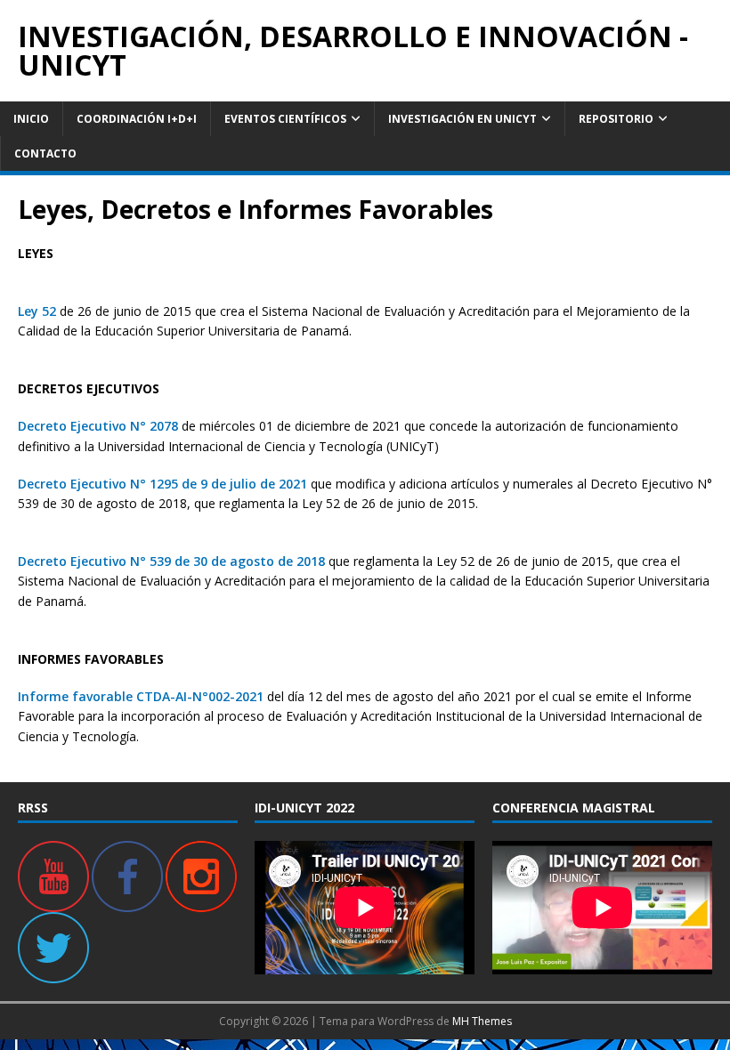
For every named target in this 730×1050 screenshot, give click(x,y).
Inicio (31, 118)
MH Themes (482, 1021)
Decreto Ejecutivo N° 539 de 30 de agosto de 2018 (171, 561)
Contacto (45, 153)
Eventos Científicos (285, 118)
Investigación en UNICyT (462, 118)
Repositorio (616, 118)
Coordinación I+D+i (137, 118)
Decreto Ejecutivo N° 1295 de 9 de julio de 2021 (162, 483)
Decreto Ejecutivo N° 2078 (98, 425)
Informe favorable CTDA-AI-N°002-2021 (141, 696)
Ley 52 (37, 311)
